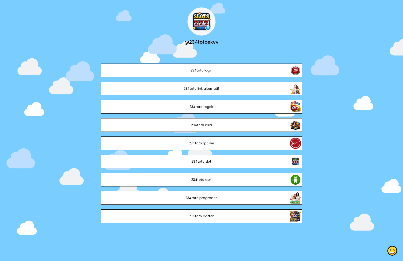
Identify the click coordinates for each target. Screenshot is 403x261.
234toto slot (201, 161)
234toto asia (201, 125)
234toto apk (201, 179)
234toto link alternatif (201, 88)
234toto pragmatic (201, 198)
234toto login (201, 70)
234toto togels (201, 106)
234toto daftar (201, 216)
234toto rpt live (201, 143)
